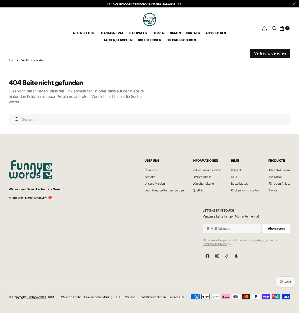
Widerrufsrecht (70, 297)
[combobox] (149, 119)
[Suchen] (274, 28)
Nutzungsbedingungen (256, 240)
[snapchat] (236, 256)
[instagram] (217, 256)
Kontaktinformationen (152, 297)
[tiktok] (227, 256)
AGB (118, 297)
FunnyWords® (36, 297)
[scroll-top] (291, 305)
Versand (130, 297)
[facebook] (207, 256)
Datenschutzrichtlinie (215, 244)
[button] (264, 28)
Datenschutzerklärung (98, 297)
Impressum (176, 297)
